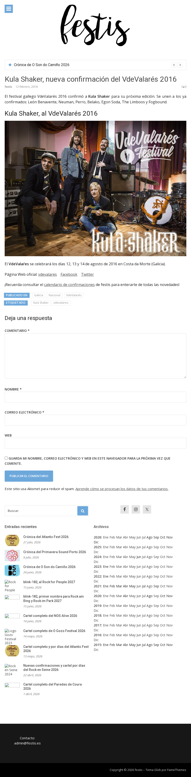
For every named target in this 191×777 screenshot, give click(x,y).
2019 (97, 605)
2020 (97, 596)
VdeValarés (74, 295)
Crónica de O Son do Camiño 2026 (41, 65)
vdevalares (47, 274)
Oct (162, 547)
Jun (138, 537)
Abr (125, 537)
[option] (98, 64)
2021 (97, 586)
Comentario (17, 330)
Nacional (54, 295)
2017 (97, 625)
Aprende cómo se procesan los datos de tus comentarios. (121, 488)
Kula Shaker (41, 303)
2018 (97, 615)
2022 (97, 576)
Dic (96, 552)
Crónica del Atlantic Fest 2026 (45, 537)
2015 (97, 644)
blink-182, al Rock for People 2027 (49, 582)
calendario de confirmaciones (69, 284)
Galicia (38, 295)
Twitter (87, 274)
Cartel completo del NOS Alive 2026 (50, 616)
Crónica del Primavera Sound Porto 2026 (54, 552)
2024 (97, 557)
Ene (106, 537)
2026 (97, 537)
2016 (97, 635)
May (132, 537)
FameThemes (176, 770)
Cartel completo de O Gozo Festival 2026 (54, 631)
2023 (97, 566)
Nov (169, 547)
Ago (150, 547)
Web (8, 435)
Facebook (69, 274)
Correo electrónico (24, 412)
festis (8, 87)
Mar (119, 537)
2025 (97, 547)
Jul (144, 537)
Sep (156, 547)
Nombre (13, 389)
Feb (112, 537)
